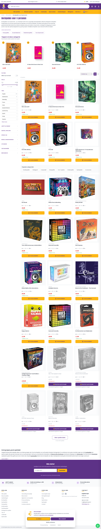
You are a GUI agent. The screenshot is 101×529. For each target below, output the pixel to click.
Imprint (59, 525)
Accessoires (88, 170)
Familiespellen (26, 170)
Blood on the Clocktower (81, 373)
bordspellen (88, 452)
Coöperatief (43, 170)
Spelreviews (44, 500)
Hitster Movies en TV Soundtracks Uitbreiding (84, 150)
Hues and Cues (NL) (54, 331)
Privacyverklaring (26, 500)
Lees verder (4, 459)
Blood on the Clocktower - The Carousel (85, 288)
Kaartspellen (80, 170)
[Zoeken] (9, 6)
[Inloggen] (99, 6)
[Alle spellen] (22, 12)
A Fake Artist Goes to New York (56, 106)
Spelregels (44, 502)
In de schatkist (34, 117)
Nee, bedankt (62, 519)
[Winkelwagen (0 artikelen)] (95, 6)
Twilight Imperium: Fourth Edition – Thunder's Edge (30, 374)
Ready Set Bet (79, 202)
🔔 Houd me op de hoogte (59, 384)
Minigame (70, 11)
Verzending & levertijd (27, 494)
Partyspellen (6, 32)
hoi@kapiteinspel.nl (86, 502)
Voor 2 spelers (61, 170)
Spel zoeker (52, 11)
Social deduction (16, 32)
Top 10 (37, 11)
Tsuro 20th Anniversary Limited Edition (32, 245)
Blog (43, 498)
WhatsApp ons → (86, 504)
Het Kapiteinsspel (46, 496)
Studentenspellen (28, 32)
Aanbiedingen (62, 11)
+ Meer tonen (4, 121)
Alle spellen (16, 11)
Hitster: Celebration (80, 418)
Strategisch (35, 170)
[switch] (16, 75)
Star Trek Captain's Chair (55, 373)
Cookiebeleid (25, 502)
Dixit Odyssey (78, 245)
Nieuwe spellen (28, 11)
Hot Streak (24, 202)
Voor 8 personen (39, 32)
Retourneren (24, 496)
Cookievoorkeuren (26, 504)
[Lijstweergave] (97, 74)
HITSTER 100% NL (26, 149)
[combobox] (48, 6)
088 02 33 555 (85, 500)
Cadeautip (44, 11)
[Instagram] (63, 494)
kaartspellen (34, 456)
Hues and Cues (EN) (54, 245)
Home (2, 15)
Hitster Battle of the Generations (30, 288)
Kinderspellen (71, 170)
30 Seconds (80, 454)
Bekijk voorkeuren (50, 522)
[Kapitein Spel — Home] (3, 6)
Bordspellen (4, 500)
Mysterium (94, 454)
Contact (43, 504)
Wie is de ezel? (25, 106)
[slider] (2, 85)
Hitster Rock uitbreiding (55, 202)
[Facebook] (66, 494)
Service (77, 11)
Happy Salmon (25, 331)
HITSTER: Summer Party (28, 418)
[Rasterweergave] (95, 74)
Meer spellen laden (60, 437)
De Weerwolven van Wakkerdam (83, 331)
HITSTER (51, 149)
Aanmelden (62, 470)
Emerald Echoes (79, 106)
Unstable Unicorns (53, 288)
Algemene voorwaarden (27, 498)
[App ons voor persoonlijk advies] (92, 6)
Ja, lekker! (38, 519)
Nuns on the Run (53, 418)
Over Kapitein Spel (46, 494)
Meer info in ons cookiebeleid (46, 515)
